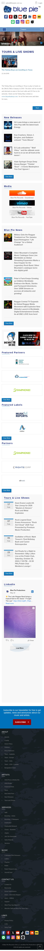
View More (8, 176)
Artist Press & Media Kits (12, 780)
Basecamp (8, 888)
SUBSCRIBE (20, 722)
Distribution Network (11, 826)
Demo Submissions (10, 891)
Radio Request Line (11, 869)
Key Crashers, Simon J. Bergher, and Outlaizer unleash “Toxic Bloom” (24, 137)
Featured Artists (9, 787)
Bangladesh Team (10, 768)
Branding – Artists (10, 816)
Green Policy (8, 744)
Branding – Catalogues (12, 819)
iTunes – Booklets (10, 829)
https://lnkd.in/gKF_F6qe (22, 601)
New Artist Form (9, 793)
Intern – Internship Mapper (13, 895)
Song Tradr (8, 927)
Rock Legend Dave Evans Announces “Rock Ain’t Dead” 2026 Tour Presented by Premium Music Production (26, 525)
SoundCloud (8, 872)
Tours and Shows (10, 800)
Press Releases (9, 751)
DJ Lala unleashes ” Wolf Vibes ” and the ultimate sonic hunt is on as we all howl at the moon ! (27, 151)
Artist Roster (8, 783)
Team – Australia (10, 754)
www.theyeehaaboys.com (10, 96)
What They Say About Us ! (12, 905)
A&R (6, 812)
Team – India (8, 761)
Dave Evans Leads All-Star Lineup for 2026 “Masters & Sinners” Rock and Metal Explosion (24, 508)
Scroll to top (39, 946)
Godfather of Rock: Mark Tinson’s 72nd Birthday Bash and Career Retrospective (25, 540)
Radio (6, 865)
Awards (7, 737)
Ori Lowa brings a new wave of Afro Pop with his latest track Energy (27, 124)
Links (6, 924)
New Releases (9, 797)
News (6, 790)
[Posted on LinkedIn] (32, 591)
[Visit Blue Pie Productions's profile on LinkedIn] (8, 591)
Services (7, 843)
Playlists (7, 862)
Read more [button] (10, 603)
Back (37, 108)
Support (7, 901)
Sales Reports (9, 840)
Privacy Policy (9, 920)
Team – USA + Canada (12, 764)
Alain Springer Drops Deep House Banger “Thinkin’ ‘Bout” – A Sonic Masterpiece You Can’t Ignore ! (26, 165)
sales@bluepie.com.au (14, 3)
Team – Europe (9, 757)
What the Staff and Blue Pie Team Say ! (16, 908)
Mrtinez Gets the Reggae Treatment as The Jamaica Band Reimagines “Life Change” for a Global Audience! (25, 240)
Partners (7, 747)
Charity (7, 740)
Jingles (7, 833)
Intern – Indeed (9, 898)
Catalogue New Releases (12, 855)
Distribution (8, 823)
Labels (7, 859)
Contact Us (8, 884)
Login (40, 3)
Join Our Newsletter (11, 836)
